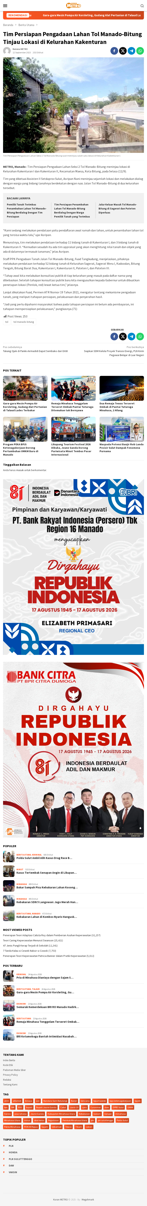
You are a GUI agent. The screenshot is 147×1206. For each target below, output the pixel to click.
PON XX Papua (31, 1126)
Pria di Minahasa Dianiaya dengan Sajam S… (45, 977)
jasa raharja (21, 1113)
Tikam (78, 1126)
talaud (36, 989)
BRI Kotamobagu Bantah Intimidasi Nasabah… (46, 1036)
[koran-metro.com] (73, 5)
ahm (6, 1100)
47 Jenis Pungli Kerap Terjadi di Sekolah (25, 945)
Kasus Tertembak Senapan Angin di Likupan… (46, 872)
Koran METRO (60, 1199)
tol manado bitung (23, 322)
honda (7, 1113)
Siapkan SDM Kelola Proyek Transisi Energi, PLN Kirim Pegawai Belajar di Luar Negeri (114, 351)
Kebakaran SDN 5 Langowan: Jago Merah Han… (47, 902)
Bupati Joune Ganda (46, 1107)
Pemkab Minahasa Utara (75, 1120)
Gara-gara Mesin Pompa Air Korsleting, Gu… (45, 992)
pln (92, 1120)
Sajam (45, 1126)
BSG (20, 1107)
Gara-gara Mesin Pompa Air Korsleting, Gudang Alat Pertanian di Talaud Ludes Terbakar (25, 407)
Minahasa (21, 884)
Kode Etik (8, 1065)
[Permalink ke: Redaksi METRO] (7, 50)
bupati (29, 1107)
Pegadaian (53, 1120)
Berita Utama (23, 854)
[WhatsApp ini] (140, 51)
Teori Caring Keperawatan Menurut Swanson (28, 940)
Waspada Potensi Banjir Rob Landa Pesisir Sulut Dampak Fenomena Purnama (122, 448)
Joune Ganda (37, 1113)
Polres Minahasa (12, 1126)
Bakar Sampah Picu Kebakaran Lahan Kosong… (47, 887)
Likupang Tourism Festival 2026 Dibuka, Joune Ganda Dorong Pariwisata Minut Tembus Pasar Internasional (71, 449)
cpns (84, 1107)
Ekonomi (21, 1003)
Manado (36, 913)
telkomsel (56, 1126)
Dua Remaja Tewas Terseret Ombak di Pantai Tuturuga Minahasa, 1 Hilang (117, 407)
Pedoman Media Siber (14, 1070)
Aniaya (28, 1100)
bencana (85, 1100)
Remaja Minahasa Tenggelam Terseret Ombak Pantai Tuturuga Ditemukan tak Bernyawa (72, 407)
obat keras (39, 1120)
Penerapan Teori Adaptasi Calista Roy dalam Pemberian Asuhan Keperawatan (47, 935)
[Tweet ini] (123, 51)
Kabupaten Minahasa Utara (61, 1113)
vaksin (89, 1126)
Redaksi (7, 1079)
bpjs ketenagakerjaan (120, 1100)
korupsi (108, 1113)
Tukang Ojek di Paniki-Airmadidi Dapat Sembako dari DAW (35, 349)
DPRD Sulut (118, 1107)
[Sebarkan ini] (114, 51)
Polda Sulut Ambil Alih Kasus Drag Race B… (44, 858)
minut (27, 1120)
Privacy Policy (10, 1074)
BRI (12, 1107)
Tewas (68, 1126)
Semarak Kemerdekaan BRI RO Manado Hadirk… (47, 1007)
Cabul (63, 1107)
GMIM (130, 1107)
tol (6, 322)
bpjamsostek (99, 1100)
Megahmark (88, 1199)
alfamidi (17, 1100)
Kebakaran (84, 1113)
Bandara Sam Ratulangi (55, 1100)
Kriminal (37, 854)
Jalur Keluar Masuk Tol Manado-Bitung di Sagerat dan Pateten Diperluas (118, 208)
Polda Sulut (122, 1120)
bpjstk (137, 1100)
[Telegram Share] (131, 51)
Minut (19, 869)
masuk (20, 470)
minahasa (120, 1113)
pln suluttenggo (105, 1120)
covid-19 (74, 1107)
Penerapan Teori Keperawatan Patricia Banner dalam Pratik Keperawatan (44, 956)
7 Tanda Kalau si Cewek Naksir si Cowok (25, 950)
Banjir (74, 1100)
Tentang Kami (10, 1084)
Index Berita (9, 1060)
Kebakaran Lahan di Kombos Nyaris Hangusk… (46, 917)
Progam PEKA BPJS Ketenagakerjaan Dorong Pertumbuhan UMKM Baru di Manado (20, 449)
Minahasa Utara (12, 1120)
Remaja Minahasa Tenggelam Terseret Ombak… (47, 1022)
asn (38, 1100)
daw (107, 1107)
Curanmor (96, 1107)
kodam (97, 1113)
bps (5, 1107)
